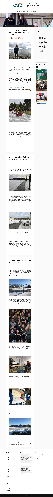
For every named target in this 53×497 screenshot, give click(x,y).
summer (28, 471)
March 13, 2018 (20, 37)
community (30, 460)
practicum (30, 470)
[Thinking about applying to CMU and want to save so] (41, 74)
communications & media (24, 459)
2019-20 (8, 462)
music (27, 468)
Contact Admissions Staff (38, 458)
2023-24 (8, 469)
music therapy (22, 469)
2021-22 (8, 466)
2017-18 (12, 38)
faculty (8, 481)
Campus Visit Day (14, 250)
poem (27, 470)
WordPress (24, 495)
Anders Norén (31, 495)
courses (8, 478)
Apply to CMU (29, 11)
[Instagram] (40, 31)
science (26, 471)
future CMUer (17, 232)
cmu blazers (22, 458)
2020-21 (8, 464)
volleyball (22, 472)
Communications (27, 458)
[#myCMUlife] (26, 8)
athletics (8, 476)
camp (31, 456)
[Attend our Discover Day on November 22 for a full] (41, 85)
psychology (22, 471)
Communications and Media (24, 460)
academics (14, 38)
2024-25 (8, 471)
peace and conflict (23, 470)
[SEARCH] (46, 60)
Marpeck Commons (23, 468)
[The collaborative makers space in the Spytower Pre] (41, 96)
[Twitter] (38, 31)
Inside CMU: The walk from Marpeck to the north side (19, 158)
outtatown (26, 469)
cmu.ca (34, 11)
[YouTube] (42, 31)
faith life (17, 38)
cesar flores (27, 457)
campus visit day (23, 457)
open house (13, 147)
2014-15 (8, 454)
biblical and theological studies (25, 456)
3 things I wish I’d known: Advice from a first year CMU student (19, 32)
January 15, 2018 (20, 265)
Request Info (23, 11)
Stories (18, 11)
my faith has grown (19, 81)
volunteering (26, 472)
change (31, 457)
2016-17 (8, 457)
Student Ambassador (13, 37)
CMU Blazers (21, 347)
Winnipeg (30, 472)
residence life (8, 488)
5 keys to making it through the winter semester (20, 261)
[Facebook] (37, 31)
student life (21, 38)
